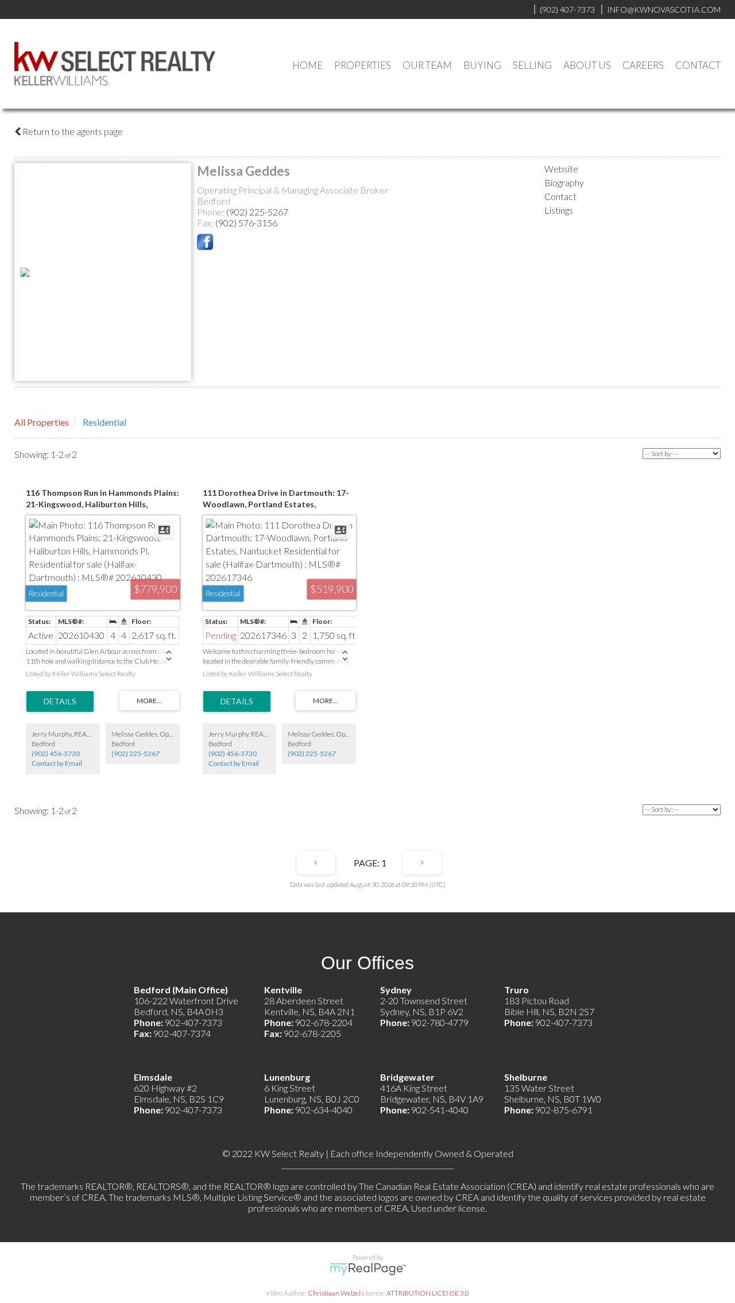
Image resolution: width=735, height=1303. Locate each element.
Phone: (211, 211)
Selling (532, 65)
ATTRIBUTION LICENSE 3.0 (427, 1293)
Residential (104, 422)
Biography (564, 182)
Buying (482, 65)
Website (561, 168)
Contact (698, 65)
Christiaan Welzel (334, 1293)
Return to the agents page (72, 131)
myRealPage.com (368, 1269)
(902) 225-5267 (257, 211)
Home (307, 65)
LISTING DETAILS (60, 701)
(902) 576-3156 (246, 222)
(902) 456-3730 (56, 753)
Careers (643, 65)
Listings (558, 210)
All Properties (41, 422)
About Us (587, 65)
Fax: (206, 222)
